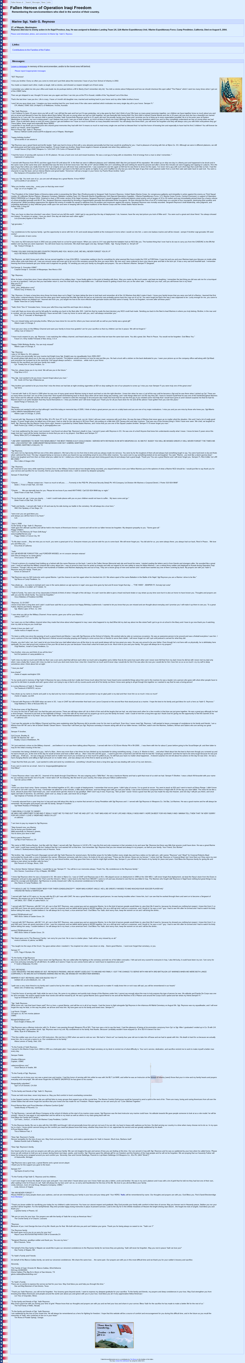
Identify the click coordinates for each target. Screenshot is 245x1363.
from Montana (17, 1197)
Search (28, 2)
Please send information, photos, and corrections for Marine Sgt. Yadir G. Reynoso (41, 34)
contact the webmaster (122, 1361)
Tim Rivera (133, 1359)
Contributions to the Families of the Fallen (31, 50)
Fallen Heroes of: (17, 2)
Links (49, 2)
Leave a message (19, 66)
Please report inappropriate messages (30, 71)
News (43, 2)
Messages (36, 2)
